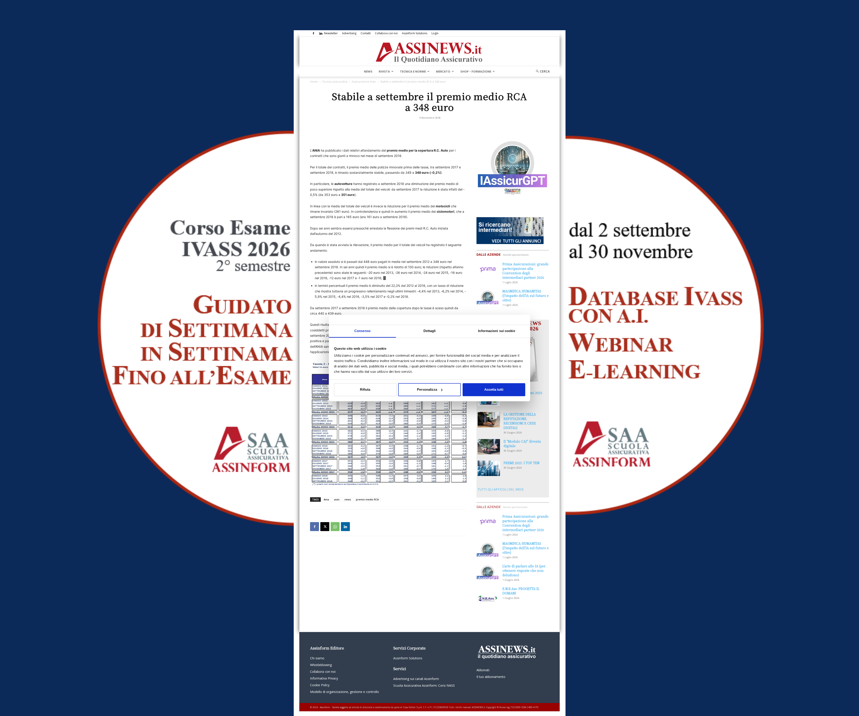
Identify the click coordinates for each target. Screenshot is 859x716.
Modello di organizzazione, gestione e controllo (344, 692)
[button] (541, 71)
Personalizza (427, 389)
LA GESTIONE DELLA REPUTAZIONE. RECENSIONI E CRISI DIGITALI (520, 421)
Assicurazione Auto (364, 82)
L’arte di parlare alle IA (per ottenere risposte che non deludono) (524, 570)
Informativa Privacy (324, 678)
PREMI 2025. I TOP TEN (522, 463)
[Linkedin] (320, 33)
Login (435, 33)
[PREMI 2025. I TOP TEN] (489, 468)
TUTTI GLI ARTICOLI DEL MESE (501, 489)
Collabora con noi (386, 33)
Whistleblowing (321, 665)
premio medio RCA (367, 499)
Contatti (366, 33)
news (347, 499)
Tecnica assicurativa (334, 82)
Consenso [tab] (362, 331)
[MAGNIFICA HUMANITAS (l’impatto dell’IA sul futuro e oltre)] (487, 296)
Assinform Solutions (414, 33)
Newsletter (331, 33)
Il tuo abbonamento (490, 677)
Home (314, 82)
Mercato (443, 71)
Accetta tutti (493, 389)
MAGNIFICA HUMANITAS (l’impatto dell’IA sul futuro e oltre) (525, 295)
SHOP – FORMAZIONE (475, 71)
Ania (326, 499)
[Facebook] (313, 33)
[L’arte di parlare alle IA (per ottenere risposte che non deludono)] (487, 571)
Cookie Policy (320, 685)
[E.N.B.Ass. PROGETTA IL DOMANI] (487, 594)
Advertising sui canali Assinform (416, 679)
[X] (324, 526)
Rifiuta (365, 389)
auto (337, 499)
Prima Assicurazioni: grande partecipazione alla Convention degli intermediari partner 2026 (525, 271)
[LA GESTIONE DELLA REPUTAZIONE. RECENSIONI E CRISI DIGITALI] (489, 419)
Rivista (384, 71)
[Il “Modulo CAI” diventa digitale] (489, 446)
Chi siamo (317, 658)
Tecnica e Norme (413, 71)
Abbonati (482, 670)
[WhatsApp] (335, 526)
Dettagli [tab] (429, 331)
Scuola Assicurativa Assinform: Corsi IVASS (424, 685)
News (368, 71)
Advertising (349, 33)
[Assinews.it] (429, 51)
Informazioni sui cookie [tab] (496, 331)
